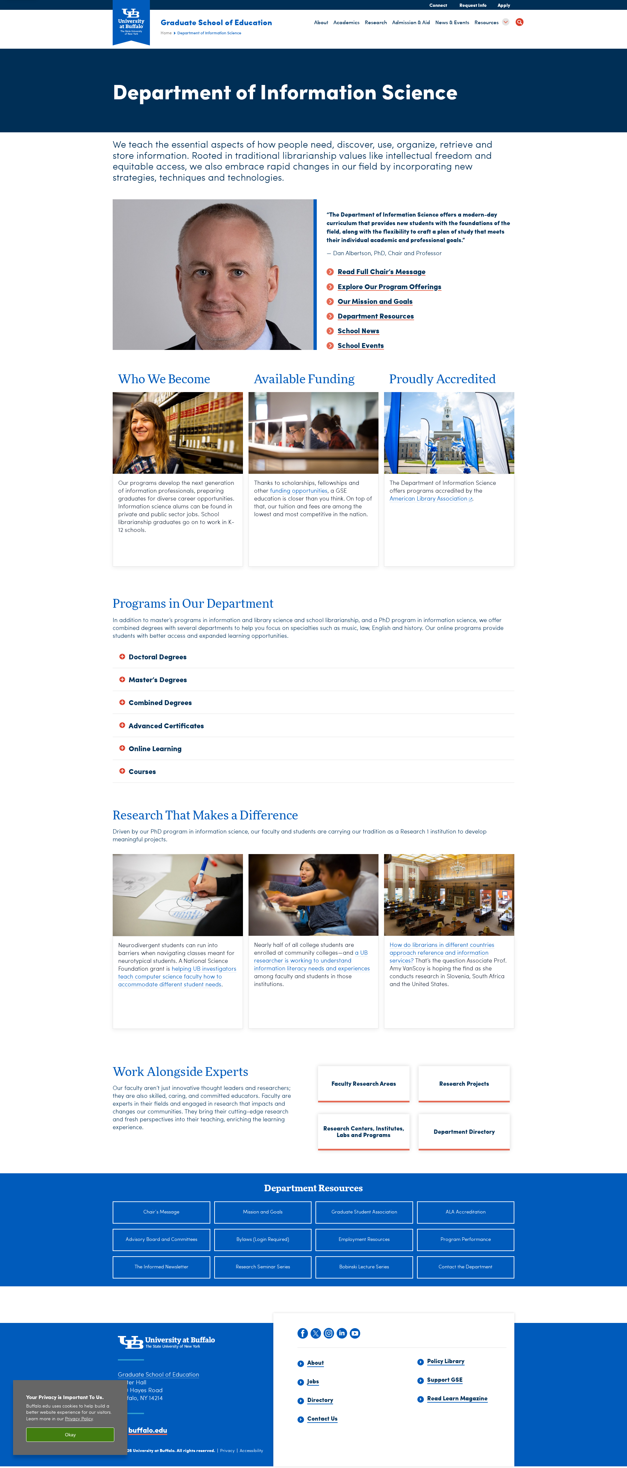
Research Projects (464, 1083)
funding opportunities (299, 491)
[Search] (519, 23)
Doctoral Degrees (158, 656)
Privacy (227, 1451)
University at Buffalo (153, 1450)
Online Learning (155, 748)
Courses (142, 771)
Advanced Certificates (166, 725)
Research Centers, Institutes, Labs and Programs (363, 1131)
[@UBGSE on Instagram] (328, 1332)
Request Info (473, 5)
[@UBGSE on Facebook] (302, 1332)
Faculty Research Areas (363, 1083)
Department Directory (464, 1131)
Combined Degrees (160, 702)
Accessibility (251, 1451)
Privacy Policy (79, 1419)
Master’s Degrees (158, 679)
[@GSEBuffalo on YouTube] (355, 1332)
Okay (70, 1434)
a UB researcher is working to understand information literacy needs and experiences (312, 961)
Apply (504, 5)
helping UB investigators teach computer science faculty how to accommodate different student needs (177, 977)
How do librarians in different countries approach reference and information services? (442, 953)
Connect (438, 5)
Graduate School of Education (216, 21)
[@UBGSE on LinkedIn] (341, 1332)
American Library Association (428, 499)
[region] (70, 1417)
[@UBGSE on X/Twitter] (315, 1332)
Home (166, 33)
